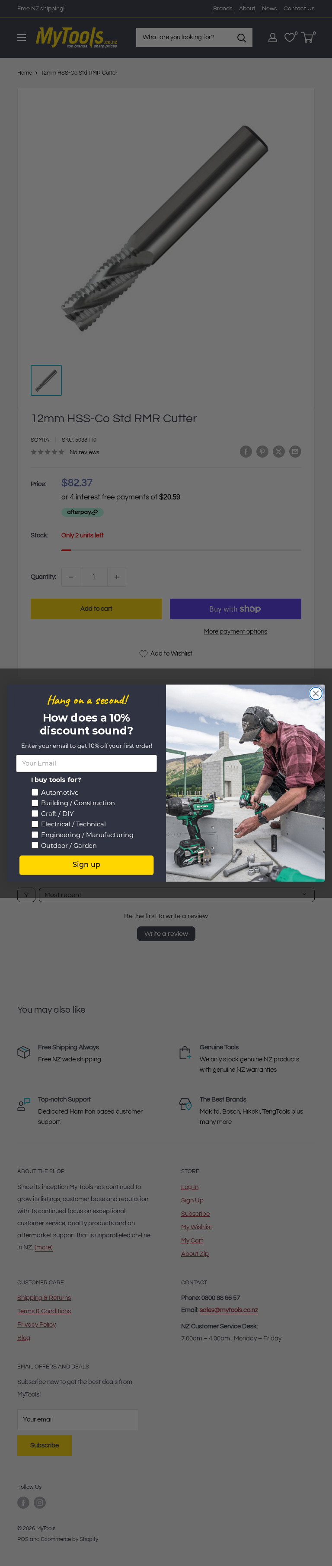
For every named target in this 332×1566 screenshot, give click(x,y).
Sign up (87, 864)
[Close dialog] (316, 693)
